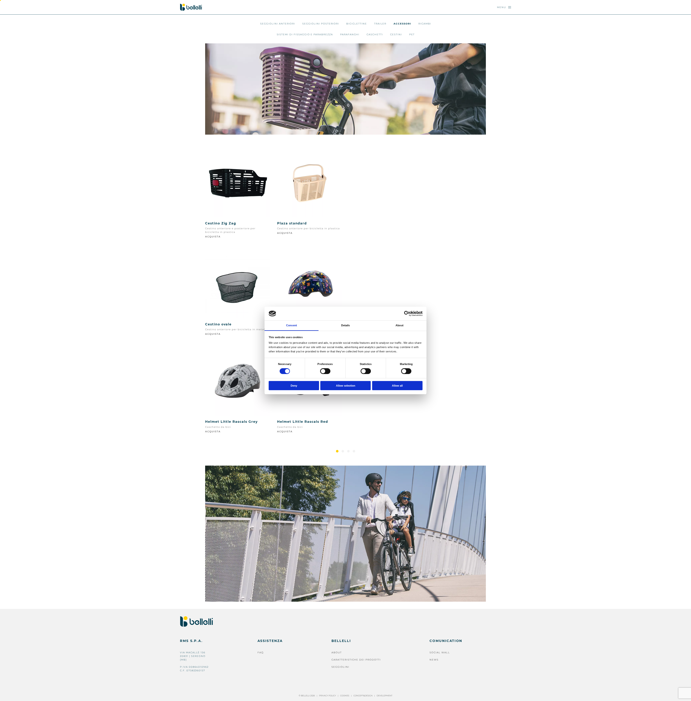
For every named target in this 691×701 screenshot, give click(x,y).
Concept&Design (362, 695)
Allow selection (345, 385)
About (336, 652)
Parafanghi (350, 34)
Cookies (344, 695)
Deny (294, 385)
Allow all (397, 385)
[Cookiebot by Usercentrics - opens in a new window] (407, 313)
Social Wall (440, 652)
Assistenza (270, 641)
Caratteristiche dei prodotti (356, 659)
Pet (412, 34)
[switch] (325, 371)
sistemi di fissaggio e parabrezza (305, 34)
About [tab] (399, 325)
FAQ (261, 652)
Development (384, 695)
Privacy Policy (327, 695)
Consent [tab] (291, 325)
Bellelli (341, 641)
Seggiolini (340, 666)
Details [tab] (345, 325)
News (434, 659)
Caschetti (375, 34)
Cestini (396, 34)
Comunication (446, 641)
